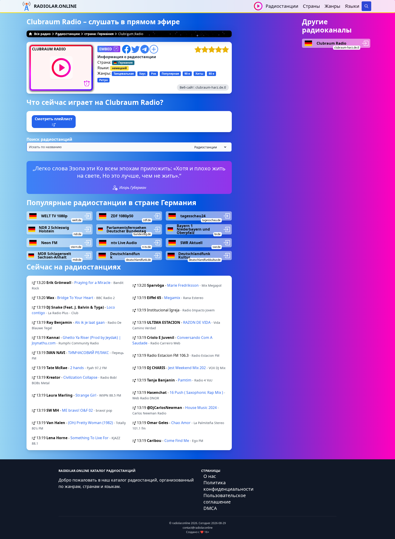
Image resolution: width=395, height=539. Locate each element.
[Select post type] (209, 147)
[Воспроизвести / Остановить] (258, 6)
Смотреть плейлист (53, 118)
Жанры (332, 6)
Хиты (199, 74)
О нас (209, 476)
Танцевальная (124, 74)
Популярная (170, 74)
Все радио (42, 34)
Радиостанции (282, 6)
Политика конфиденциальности (228, 485)
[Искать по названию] (129, 147)
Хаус (142, 74)
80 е (211, 74)
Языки (352, 6)
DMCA (210, 508)
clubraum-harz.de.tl (210, 87)
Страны (311, 6)
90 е (187, 74)
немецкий (119, 68)
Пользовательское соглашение (224, 498)
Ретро (103, 80)
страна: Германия (99, 34)
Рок (153, 74)
